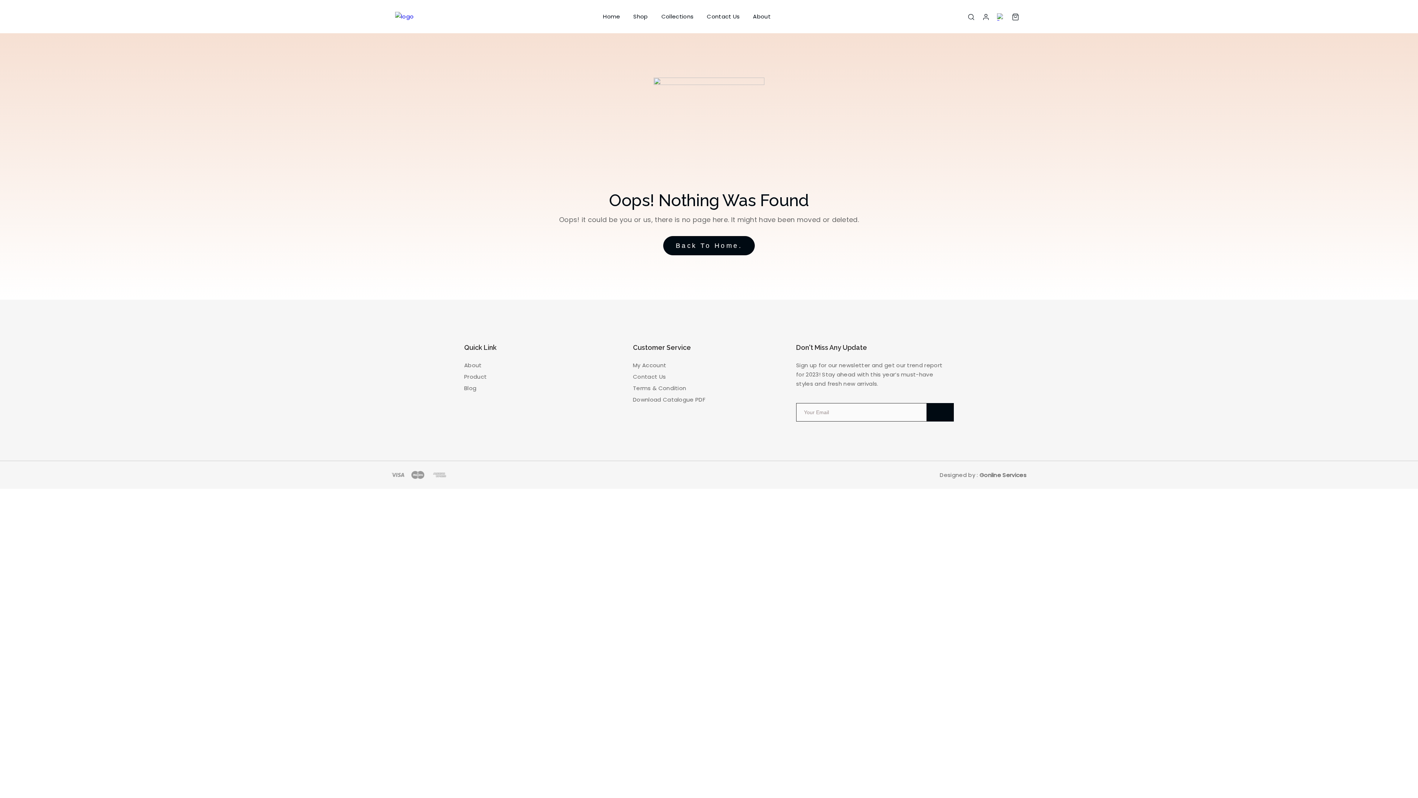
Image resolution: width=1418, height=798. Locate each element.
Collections (677, 16)
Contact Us (723, 16)
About (762, 16)
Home (611, 16)
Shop (640, 16)
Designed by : (983, 475)
